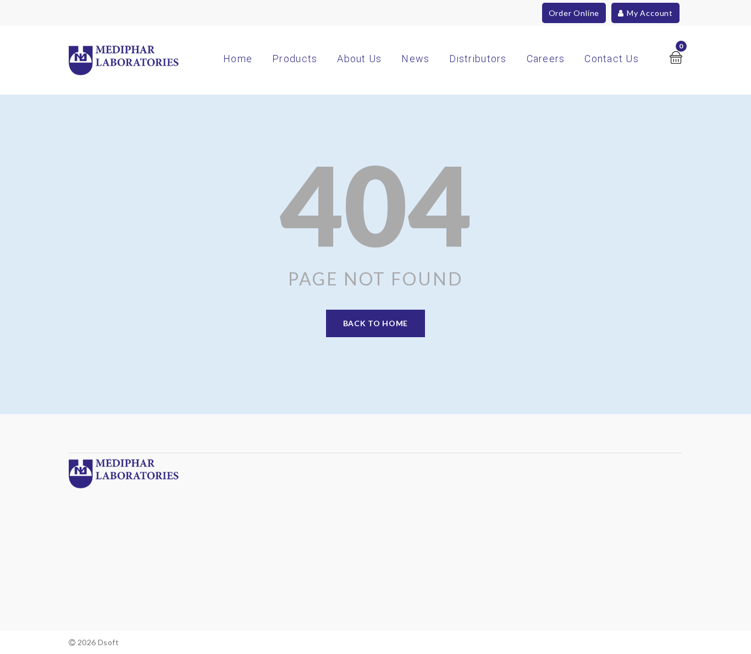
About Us (359, 58)
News (415, 58)
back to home (375, 323)
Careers (546, 58)
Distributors (477, 58)
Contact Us (611, 58)
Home (237, 58)
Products (294, 58)
